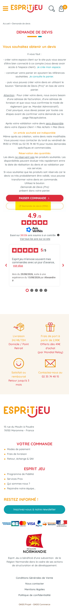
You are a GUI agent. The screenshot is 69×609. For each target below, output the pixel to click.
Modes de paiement (18, 449)
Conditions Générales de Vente (34, 577)
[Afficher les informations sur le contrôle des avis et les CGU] (58, 235)
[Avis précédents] (6, 265)
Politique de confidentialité (34, 595)
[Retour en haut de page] (61, 597)
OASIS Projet (25, 604)
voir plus (18, 265)
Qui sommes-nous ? (18, 483)
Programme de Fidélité (20, 474)
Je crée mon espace (48, 67)
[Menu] (5, 9)
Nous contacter (34, 583)
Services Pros (14, 478)
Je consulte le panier (41, 76)
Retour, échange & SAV (20, 458)
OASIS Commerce (41, 604)
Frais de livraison (16, 453)
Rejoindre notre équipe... (21, 488)
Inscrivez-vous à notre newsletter (34, 509)
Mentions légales (35, 589)
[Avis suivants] (63, 265)
